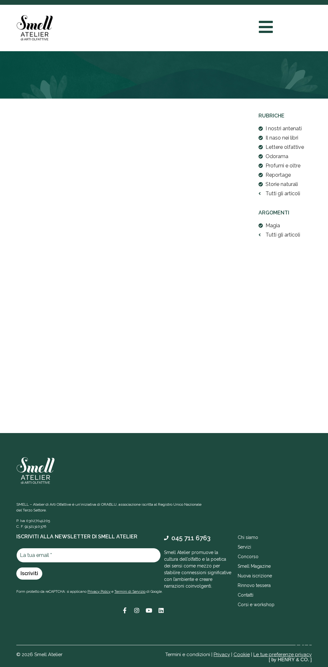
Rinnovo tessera (254, 585)
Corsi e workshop (256, 604)
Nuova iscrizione (255, 575)
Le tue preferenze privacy (282, 654)
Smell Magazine (254, 566)
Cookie (242, 654)
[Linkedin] (161, 610)
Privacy (222, 654)
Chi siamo (248, 537)
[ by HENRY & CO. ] (290, 659)
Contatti (245, 595)
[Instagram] (137, 610)
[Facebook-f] (124, 610)
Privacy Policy (99, 592)
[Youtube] (149, 610)
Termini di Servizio (129, 592)
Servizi (244, 547)
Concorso (248, 556)
